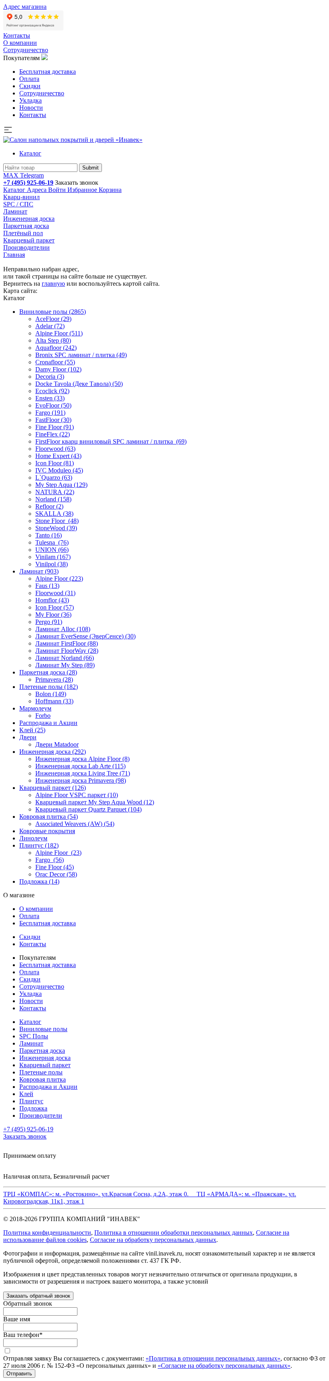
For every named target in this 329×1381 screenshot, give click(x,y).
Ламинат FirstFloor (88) (66, 643)
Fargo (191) (50, 412)
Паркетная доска (26, 225)
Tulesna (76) (52, 542)
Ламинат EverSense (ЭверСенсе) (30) (85, 636)
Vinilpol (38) (51, 564)
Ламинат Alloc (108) (62, 629)
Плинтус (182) (39, 845)
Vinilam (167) (53, 556)
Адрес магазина (25, 6)
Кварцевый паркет (29, 240)
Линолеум (33, 838)
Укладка (30, 100)
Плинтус (31, 1101)
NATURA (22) (54, 492)
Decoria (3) (49, 376)
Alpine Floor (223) (59, 578)
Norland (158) (53, 499)
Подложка (33, 1108)
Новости (31, 107)
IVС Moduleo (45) (59, 470)
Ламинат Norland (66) (64, 657)
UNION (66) (52, 549)
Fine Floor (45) (54, 867)
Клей (26, 1093)
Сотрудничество (25, 49)
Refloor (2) (49, 506)
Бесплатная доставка (47, 71)
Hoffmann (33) (54, 701)
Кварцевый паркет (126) (52, 787)
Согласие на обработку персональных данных (153, 1239)
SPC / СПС (18, 204)
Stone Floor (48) (57, 520)
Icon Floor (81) (54, 463)
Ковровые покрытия (47, 831)
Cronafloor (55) (55, 362)
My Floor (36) (53, 614)
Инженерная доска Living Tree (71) (82, 773)
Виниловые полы (43, 1029)
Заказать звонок (76, 182)
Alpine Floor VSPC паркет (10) (76, 794)
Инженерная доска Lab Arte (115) (80, 766)
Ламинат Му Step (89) (65, 665)
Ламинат (15, 211)
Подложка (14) (39, 881)
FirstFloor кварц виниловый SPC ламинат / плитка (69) (111, 441)
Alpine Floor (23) (58, 852)
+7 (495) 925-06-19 (28, 182)
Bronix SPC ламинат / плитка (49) (81, 354)
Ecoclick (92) (52, 391)
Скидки (30, 86)
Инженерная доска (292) (52, 751)
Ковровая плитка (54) (48, 816)
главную (53, 283)
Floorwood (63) (55, 448)
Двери (28, 737)
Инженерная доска (29, 218)
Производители (40, 1115)
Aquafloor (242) (56, 347)
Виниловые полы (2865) (52, 311)
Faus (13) (47, 585)
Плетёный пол (23, 233)
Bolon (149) (50, 693)
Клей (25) (32, 730)
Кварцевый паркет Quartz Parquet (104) (88, 809)
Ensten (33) (50, 398)
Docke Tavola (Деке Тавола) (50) (79, 383)
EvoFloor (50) (53, 405)
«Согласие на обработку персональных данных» (224, 1365)
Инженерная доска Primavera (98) (80, 780)
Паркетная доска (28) (48, 672)
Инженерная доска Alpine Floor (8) (82, 758)
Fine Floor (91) (54, 427)
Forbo (43, 715)
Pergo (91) (48, 621)
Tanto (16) (48, 535)
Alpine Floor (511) (59, 333)
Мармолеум (35, 708)
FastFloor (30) (53, 419)
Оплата (29, 78)
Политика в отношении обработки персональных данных (173, 1232)
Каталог (30, 153)
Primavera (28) (54, 679)
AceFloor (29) (53, 318)
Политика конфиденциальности (47, 1232)
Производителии (26, 247)
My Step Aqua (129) (61, 484)
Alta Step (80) (53, 340)
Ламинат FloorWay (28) (66, 650)
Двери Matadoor (57, 744)
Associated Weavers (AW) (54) (74, 823)
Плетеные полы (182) (48, 686)
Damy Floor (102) (58, 369)
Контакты (16, 35)
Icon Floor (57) (54, 607)
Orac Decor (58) (56, 874)
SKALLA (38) (54, 513)
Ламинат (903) (39, 571)
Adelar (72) (50, 326)
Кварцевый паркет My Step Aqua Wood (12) (94, 802)
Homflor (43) (52, 600)
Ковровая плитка (42, 1079)
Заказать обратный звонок (38, 1296)
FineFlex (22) (52, 434)
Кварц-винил (21, 197)
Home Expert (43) (58, 455)
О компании (20, 42)
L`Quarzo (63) (53, 477)
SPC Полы (33, 1036)
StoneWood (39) (56, 528)
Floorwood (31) (55, 593)
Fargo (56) (49, 859)
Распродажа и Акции (48, 722)
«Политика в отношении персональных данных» (213, 1358)
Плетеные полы (41, 1072)
